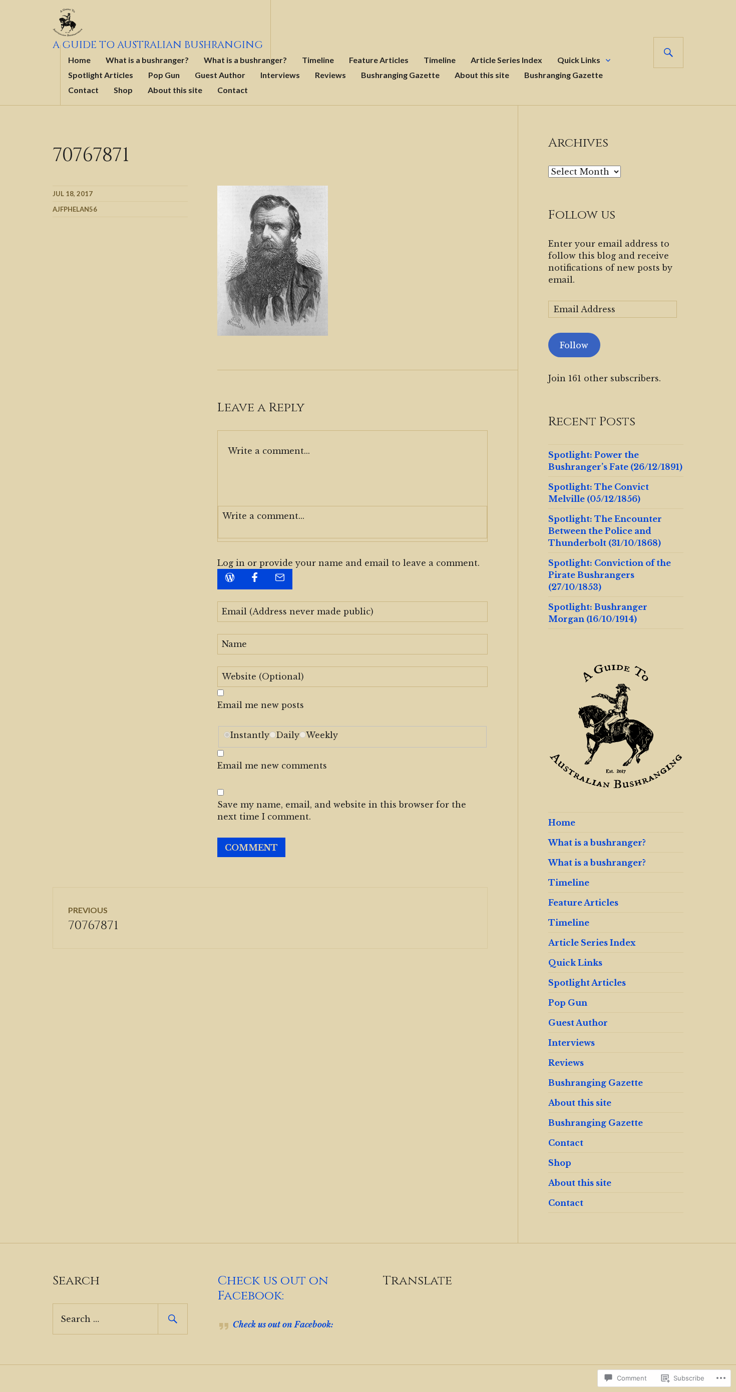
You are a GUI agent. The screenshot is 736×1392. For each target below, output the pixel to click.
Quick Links (578, 60)
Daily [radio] (287, 735)
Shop (123, 90)
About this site (482, 75)
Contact (83, 90)
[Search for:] (120, 1319)
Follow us (581, 215)
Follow (574, 345)
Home (79, 60)
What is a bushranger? (147, 60)
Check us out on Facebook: (273, 1288)
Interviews (280, 75)
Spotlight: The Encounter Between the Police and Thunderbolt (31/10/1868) (605, 531)
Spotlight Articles (100, 75)
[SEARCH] (668, 52)
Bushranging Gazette (400, 75)
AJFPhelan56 (75, 209)
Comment (251, 848)
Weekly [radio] (322, 735)
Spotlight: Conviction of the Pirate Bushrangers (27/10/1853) (609, 575)
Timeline (318, 60)
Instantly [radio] (249, 735)
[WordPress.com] (229, 579)
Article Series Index (506, 60)
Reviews (330, 75)
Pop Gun (164, 75)
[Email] (279, 579)
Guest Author (220, 75)
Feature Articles (379, 60)
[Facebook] (254, 579)
